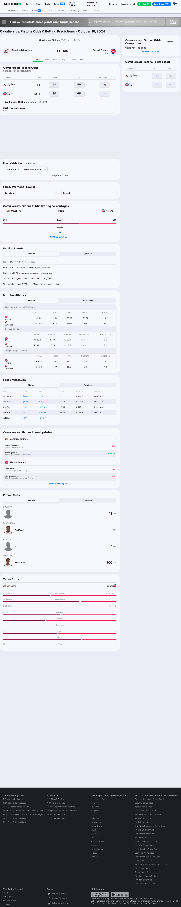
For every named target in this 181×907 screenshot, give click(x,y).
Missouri (94, 853)
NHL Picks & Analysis (56, 818)
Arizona (94, 814)
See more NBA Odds (150, 52)
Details (37, 60)
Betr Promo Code (142, 868)
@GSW (25, 396)
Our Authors (8, 896)
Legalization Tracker (99, 799)
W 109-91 (43, 402)
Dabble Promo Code (143, 860)
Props (64, 60)
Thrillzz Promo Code (143, 880)
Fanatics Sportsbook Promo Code (149, 799)
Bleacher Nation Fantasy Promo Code (151, 864)
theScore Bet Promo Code (146, 841)
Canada (94, 857)
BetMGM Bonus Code (144, 803)
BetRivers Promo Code (144, 853)
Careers (6, 904)
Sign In (175, 4)
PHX (24, 407)
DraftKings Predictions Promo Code (150, 826)
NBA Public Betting (58, 237)
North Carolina (97, 849)
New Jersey (96, 822)
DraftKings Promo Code (145, 833)
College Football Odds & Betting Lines (19, 807)
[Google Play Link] (120, 894)
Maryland (95, 810)
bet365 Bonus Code (143, 807)
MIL (24, 412)
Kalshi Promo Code (143, 818)
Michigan (95, 833)
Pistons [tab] (31, 254)
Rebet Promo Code (143, 872)
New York (95, 803)
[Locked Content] (60, 232)
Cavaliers (16, 210)
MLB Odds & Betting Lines (14, 818)
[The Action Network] (12, 4)
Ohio (93, 837)
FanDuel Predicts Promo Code (148, 814)
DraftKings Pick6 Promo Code (147, 857)
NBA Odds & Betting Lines (14, 803)
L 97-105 (43, 407)
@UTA (25, 418)
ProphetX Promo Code (144, 830)
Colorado (95, 818)
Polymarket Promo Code (145, 810)
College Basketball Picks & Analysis (62, 810)
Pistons (109, 210)
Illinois (93, 830)
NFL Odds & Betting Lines (14, 799)
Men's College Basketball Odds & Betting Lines (23, 810)
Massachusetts (97, 841)
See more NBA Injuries (58, 483)
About (5, 893)
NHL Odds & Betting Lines (14, 822)
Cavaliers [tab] (88, 254)
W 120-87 (43, 412)
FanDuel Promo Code (144, 837)
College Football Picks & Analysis (61, 807)
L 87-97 (42, 418)
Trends (73, 60)
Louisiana (95, 807)
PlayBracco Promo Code (145, 876)
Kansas (94, 845)
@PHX (25, 402)
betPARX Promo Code (144, 845)
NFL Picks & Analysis (56, 799)
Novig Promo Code (143, 822)
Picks (55, 60)
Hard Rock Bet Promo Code (146, 849)
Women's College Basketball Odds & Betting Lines (24, 814)
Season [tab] (31, 300)
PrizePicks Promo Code (145, 883)
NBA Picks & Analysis (56, 803)
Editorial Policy (9, 900)
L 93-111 (42, 396)
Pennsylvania (96, 826)
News (47, 60)
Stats (82, 60)
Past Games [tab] (88, 300)
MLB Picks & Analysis (56, 814)
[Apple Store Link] (100, 894)
